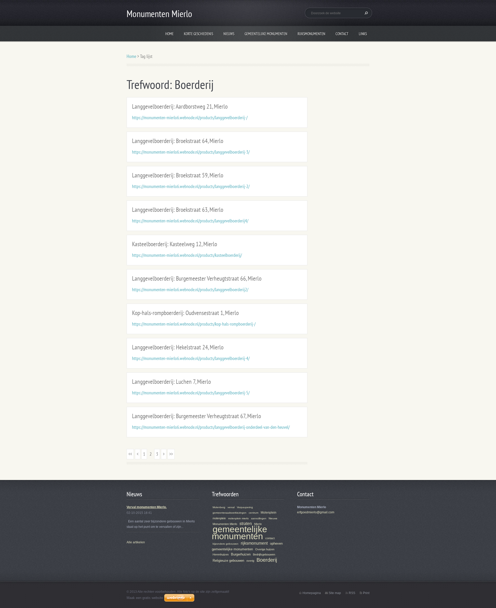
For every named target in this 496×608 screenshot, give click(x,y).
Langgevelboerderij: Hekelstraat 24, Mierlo (177, 347)
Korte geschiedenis (198, 33)
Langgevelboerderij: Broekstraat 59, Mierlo (177, 175)
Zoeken (365, 13)
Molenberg (219, 507)
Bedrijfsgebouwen (264, 554)
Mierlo (258, 524)
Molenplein (268, 512)
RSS (352, 593)
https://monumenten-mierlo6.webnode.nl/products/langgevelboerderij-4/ (191, 358)
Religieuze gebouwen (228, 560)
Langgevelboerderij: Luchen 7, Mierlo (171, 382)
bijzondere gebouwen (225, 543)
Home (169, 33)
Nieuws (228, 33)
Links (363, 33)
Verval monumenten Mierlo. (147, 507)
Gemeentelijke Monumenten (266, 33)
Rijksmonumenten (311, 33)
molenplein (219, 518)
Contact (342, 33)
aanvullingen (258, 518)
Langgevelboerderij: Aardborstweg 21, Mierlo (180, 106)
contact (270, 538)
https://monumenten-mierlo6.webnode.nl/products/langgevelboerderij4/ (190, 221)
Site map (335, 593)
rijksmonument (254, 543)
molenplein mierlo (238, 518)
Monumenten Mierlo (225, 524)
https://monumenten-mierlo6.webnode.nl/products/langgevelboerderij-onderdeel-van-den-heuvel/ (211, 427)
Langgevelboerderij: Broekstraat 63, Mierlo (177, 210)
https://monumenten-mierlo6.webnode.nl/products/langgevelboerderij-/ (189, 118)
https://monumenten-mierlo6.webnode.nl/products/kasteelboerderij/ (187, 255)
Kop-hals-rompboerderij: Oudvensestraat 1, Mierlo (185, 313)
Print (366, 593)
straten (245, 523)
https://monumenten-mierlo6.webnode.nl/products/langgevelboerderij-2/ (191, 186)
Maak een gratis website (145, 598)
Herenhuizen (221, 554)
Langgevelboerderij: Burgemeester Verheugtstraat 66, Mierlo (196, 278)
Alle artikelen (136, 542)
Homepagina (312, 593)
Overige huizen (264, 549)
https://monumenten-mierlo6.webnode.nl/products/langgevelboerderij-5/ (191, 393)
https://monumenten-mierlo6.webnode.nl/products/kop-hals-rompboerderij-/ (193, 324)
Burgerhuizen (241, 554)
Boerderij (267, 560)
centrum (253, 512)
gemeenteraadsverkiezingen (229, 512)
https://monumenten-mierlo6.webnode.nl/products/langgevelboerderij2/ (190, 289)
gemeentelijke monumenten (239, 532)
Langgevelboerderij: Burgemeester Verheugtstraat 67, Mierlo (196, 416)
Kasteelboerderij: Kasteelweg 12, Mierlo (174, 244)
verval (231, 507)
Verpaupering (245, 507)
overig (250, 560)
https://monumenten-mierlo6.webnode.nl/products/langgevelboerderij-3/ (191, 152)
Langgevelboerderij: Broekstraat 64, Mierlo (177, 141)
